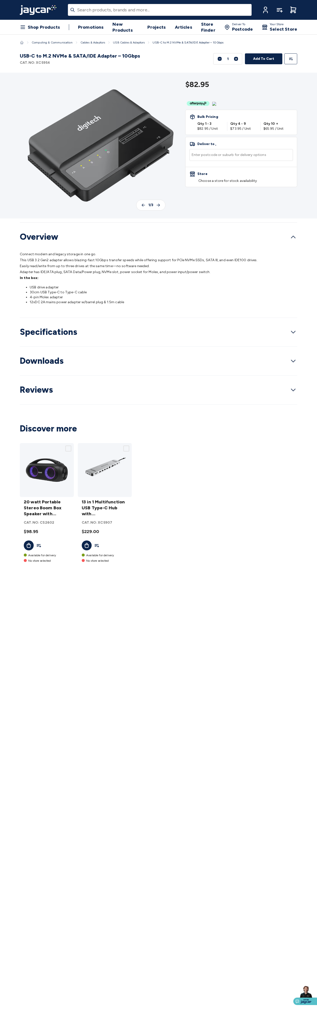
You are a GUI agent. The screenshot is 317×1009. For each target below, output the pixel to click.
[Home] (22, 42)
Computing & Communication (52, 42)
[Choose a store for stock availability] (241, 177)
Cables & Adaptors (92, 42)
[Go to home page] (38, 10)
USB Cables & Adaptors (129, 42)
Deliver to (206, 144)
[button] (265, 10)
